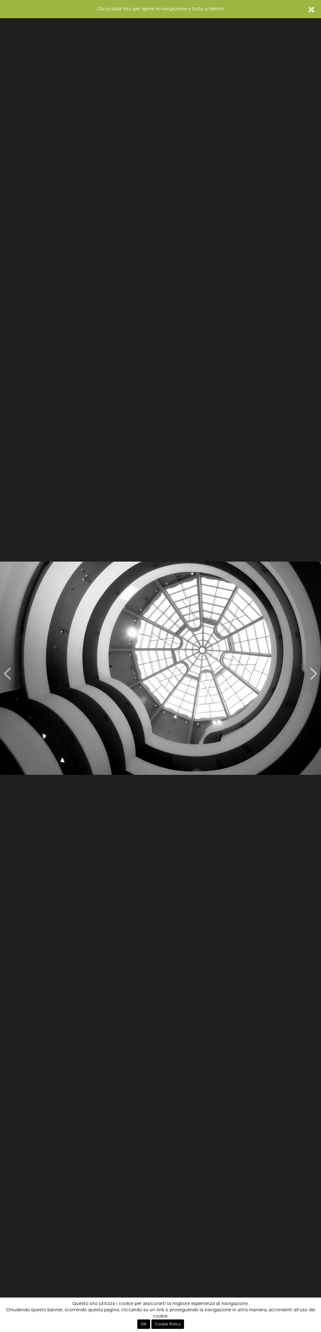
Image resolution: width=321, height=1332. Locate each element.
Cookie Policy (168, 1324)
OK (144, 1324)
